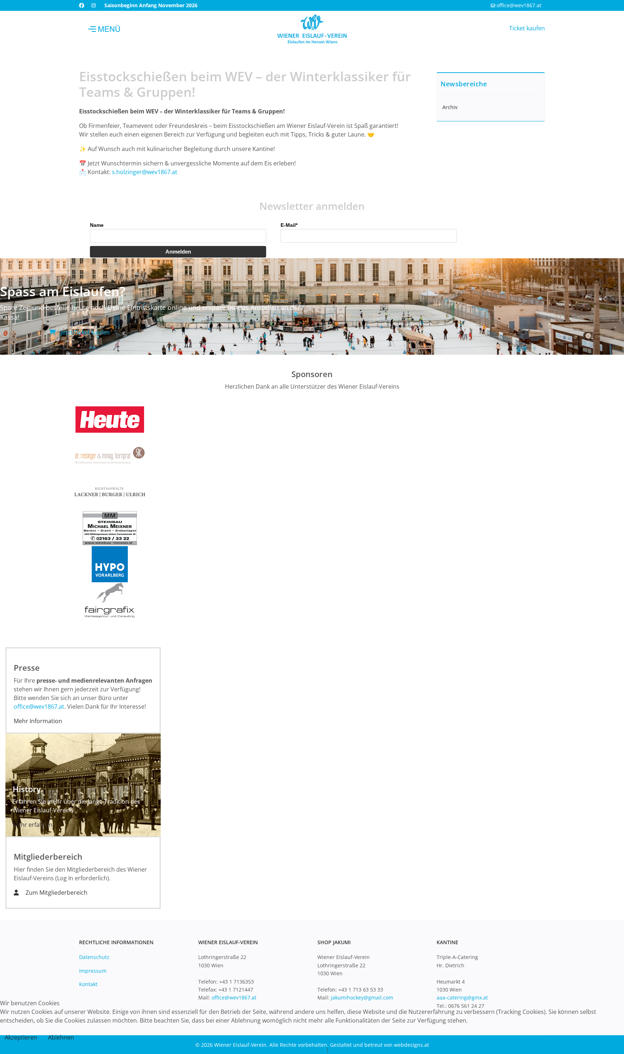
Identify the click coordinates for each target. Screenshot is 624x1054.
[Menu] (104, 29)
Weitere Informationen (294, 1050)
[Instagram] (93, 5)
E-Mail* (289, 225)
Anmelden (178, 252)
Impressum (93, 970)
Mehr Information (38, 721)
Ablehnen (61, 1037)
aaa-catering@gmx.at (462, 997)
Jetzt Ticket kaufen (84, 332)
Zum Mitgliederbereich (55, 893)
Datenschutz (94, 957)
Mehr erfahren (32, 825)
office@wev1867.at (519, 5)
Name (97, 225)
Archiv (450, 107)
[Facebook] (81, 5)
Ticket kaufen (527, 28)
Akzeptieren (21, 1037)
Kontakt (88, 984)
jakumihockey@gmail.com (362, 997)
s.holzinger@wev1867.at (144, 172)
